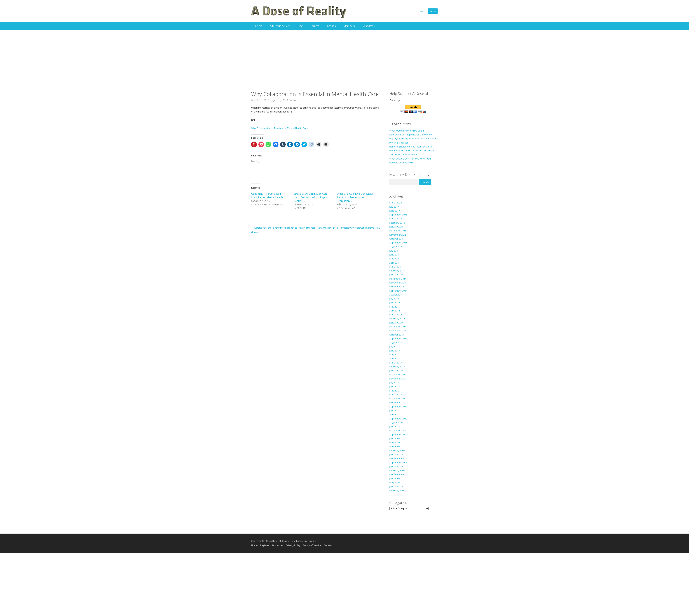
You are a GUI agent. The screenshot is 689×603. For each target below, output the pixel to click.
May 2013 (394, 354)
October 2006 (396, 474)
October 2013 (396, 334)
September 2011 (398, 406)
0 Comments (294, 100)
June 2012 (394, 386)
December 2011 (397, 398)
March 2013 (395, 362)
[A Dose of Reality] (299, 17)
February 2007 (397, 470)
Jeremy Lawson (307, 541)
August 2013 (395, 342)
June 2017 (394, 210)
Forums (314, 26)
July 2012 (394, 382)
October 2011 (396, 402)
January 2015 (396, 274)
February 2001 (397, 490)
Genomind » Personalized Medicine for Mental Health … (268, 195)
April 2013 (394, 358)
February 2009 (397, 450)
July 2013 (394, 346)
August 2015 (395, 246)
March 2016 (395, 218)
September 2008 (398, 462)
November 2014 (397, 282)
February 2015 (397, 270)
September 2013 (398, 338)
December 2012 (397, 374)
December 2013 (397, 326)
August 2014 (395, 294)
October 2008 (396, 458)
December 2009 (397, 430)
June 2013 (394, 350)
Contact (328, 545)
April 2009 (394, 446)
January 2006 (396, 486)
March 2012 (395, 394)
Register (421, 11)
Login (433, 11)
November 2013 (397, 330)
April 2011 (394, 414)
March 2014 (395, 314)
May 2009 (394, 442)
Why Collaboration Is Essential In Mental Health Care (279, 128)
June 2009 (394, 438)
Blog (300, 26)
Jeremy (277, 100)
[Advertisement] (344, 57)
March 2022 (395, 202)
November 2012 (397, 378)
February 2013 (397, 366)
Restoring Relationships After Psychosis (411, 146)
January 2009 (396, 454)
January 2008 (396, 466)
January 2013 (396, 370)
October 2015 (396, 238)
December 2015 (397, 230)
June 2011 (394, 410)
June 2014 (394, 302)
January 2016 (396, 226)
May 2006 (394, 482)
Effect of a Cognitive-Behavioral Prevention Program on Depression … (354, 197)
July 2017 (394, 206)
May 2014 (394, 306)
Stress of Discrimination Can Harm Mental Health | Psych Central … (310, 197)
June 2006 (394, 478)
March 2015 (395, 266)
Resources (369, 26)
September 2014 (398, 290)
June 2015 (394, 254)
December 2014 (397, 278)
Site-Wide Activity (280, 26)
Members (349, 26)
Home (258, 26)
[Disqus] (315, 279)
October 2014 (396, 286)
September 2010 (398, 418)
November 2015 (397, 234)
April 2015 (394, 262)
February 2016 (397, 222)
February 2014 (397, 318)
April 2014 (394, 310)
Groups (331, 26)
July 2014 (394, 298)
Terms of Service (312, 545)
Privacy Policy (293, 545)
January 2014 (396, 322)
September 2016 (398, 214)
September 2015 (398, 242)
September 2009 (398, 434)
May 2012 (394, 390)
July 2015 (394, 250)
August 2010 (395, 422)
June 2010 (394, 426)
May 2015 (394, 258)
